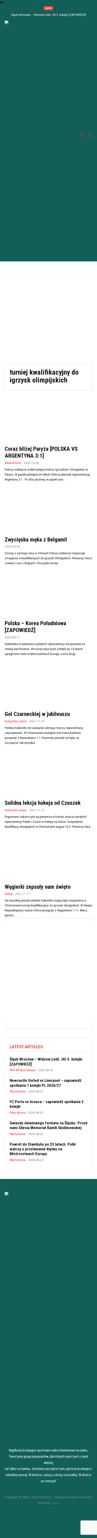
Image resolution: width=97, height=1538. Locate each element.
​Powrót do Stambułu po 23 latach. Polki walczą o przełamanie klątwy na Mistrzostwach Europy (43, 1149)
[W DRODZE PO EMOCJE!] (31, 135)
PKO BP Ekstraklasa (23, 1070)
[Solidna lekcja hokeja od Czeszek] (48, 775)
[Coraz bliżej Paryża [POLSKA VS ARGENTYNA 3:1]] (48, 420)
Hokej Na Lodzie (16, 721)
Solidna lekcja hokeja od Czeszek (43, 803)
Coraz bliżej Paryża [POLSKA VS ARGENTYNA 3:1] (41, 452)
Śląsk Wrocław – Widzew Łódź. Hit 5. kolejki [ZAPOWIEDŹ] (48, 15)
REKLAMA (48, 1524)
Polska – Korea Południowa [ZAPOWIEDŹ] (35, 626)
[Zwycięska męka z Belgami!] (48, 511)
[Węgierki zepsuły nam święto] (48, 858)
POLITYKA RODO (48, 1513)
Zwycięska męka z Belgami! (36, 539)
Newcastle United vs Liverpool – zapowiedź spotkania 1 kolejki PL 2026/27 (45, 1082)
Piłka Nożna (17, 1112)
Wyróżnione (18, 1091)
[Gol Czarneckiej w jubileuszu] (48, 686)
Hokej (8, 893)
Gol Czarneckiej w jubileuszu (37, 714)
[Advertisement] (48, 312)
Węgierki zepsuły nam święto (38, 887)
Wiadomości (13, 463)
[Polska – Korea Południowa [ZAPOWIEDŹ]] (48, 595)
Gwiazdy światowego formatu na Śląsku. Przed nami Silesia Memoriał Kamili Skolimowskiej (48, 1125)
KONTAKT (48, 1530)
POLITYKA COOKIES (48, 1519)
